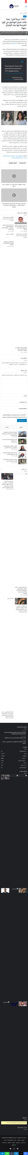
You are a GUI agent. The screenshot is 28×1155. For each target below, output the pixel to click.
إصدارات (24, 756)
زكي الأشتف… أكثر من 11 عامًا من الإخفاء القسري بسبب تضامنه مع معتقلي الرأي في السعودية (21, 608)
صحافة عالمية (21, 760)
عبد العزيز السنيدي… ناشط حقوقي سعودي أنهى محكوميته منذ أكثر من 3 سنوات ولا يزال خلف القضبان (21, 590)
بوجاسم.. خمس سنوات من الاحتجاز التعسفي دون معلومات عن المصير (21, 349)
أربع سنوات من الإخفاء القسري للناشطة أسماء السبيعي (8, 243)
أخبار (20, 13)
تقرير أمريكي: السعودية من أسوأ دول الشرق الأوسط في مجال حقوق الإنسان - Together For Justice (14, 363)
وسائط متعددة (23, 767)
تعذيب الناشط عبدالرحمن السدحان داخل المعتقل (9, 440)
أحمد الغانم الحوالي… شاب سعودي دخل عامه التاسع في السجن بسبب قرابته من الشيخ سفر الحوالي (7, 714)
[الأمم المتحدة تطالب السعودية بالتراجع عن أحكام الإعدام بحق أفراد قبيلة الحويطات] (22, 434)
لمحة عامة (4, 1142)
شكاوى (9, 1142)
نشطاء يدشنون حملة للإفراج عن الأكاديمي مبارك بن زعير (10, 460)
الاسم (25, 396)
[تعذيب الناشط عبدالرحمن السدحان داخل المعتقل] (22, 441)
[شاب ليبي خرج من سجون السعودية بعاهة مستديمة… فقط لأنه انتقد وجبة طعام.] (7, 220)
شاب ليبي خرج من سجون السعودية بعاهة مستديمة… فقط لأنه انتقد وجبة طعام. (7, 227)
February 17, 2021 (9, 79)
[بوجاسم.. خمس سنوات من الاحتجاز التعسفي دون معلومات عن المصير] (21, 289)
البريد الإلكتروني (23, 402)
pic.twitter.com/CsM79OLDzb (14, 73)
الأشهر (20, 427)
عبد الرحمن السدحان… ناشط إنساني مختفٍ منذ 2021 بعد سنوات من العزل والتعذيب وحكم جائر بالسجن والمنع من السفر (7, 484)
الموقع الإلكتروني (23, 408)
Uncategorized (22, 751)
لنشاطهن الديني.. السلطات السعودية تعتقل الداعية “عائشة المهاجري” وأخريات (15, 157)
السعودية (22, 163)
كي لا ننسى (23, 765)
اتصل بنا (13, 1142)
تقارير (24, 758)
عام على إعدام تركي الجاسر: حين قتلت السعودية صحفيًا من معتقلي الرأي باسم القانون (21, 227)
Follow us (25, 1118)
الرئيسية (24, 13)
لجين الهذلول (14, 43)
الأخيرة (7, 427)
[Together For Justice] (14, 6)
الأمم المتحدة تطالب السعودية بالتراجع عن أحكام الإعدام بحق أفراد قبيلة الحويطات (9, 433)
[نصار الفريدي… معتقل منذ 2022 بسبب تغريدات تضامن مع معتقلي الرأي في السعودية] (5, 1057)
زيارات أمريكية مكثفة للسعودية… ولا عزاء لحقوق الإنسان (9, 453)
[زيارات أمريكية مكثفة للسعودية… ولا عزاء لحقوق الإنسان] (22, 455)
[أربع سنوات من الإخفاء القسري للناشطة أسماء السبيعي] (7, 236)
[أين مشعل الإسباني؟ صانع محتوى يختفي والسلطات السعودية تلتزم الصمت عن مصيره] (23, 831)
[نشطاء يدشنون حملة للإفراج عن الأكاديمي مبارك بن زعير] (22, 461)
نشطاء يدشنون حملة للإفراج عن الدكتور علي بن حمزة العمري (10, 447)
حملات (24, 763)
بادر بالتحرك (18, 1142)
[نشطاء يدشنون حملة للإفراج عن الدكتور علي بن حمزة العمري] (22, 448)
